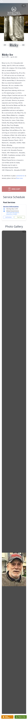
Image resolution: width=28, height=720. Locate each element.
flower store (19, 178)
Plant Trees (19, 217)
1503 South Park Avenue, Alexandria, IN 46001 (12, 213)
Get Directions (8, 217)
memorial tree (21, 176)
